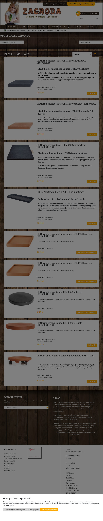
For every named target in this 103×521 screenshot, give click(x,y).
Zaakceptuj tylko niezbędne (15, 509)
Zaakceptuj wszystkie (49, 509)
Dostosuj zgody (33, 509)
